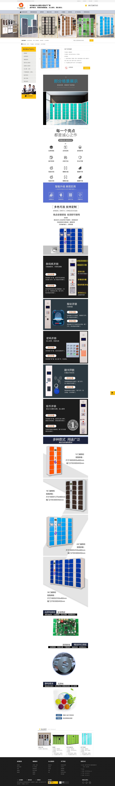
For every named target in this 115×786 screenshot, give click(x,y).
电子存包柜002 (70, 747)
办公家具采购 (29, 40)
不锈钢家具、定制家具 (29, 72)
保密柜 (34, 772)
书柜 (49, 770)
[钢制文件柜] (44, 739)
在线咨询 (87, 68)
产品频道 (32, 44)
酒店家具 (41, 40)
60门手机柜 (83, 747)
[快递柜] (58, 739)
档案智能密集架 (33, 12)
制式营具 (26, 75)
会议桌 (49, 766)
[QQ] (83, 782)
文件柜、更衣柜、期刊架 (35, 766)
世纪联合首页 (24, 12)
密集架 (25, 53)
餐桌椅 (18, 772)
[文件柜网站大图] (57, 37)
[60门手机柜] (86, 739)
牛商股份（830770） (25, 783)
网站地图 (90, 1)
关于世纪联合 (78, 12)
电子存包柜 (37, 44)
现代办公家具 (27, 62)
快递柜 (53, 747)
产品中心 (62, 766)
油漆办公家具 (27, 65)
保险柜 (34, 774)
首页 (28, 44)
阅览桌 (18, 770)
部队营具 (56, 12)
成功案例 (62, 768)
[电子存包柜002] (72, 739)
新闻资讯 (70, 12)
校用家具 (42, 12)
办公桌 (49, 768)
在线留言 (84, 1)
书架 (18, 768)
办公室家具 (47, 40)
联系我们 (96, 1)
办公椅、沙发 (27, 69)
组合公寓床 (19, 766)
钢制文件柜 (49, 12)
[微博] (90, 782)
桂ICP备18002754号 (42, 782)
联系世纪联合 (87, 12)
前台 (49, 772)
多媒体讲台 (35, 768)
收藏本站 (78, 1)
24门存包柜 (43, 44)
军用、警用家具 (36, 40)
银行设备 (26, 78)
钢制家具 (26, 59)
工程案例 (63, 12)
